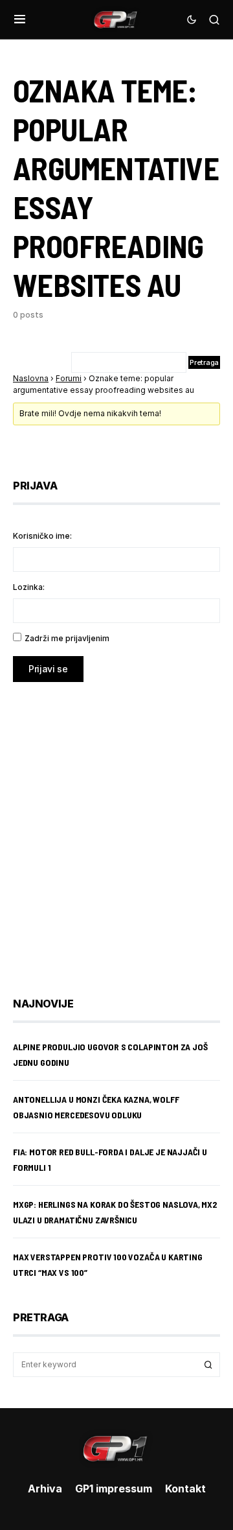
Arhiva (45, 1488)
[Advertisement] (116, 830)
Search (208, 1364)
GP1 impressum (113, 1488)
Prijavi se (48, 668)
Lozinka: (29, 587)
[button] (20, 19)
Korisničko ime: (42, 536)
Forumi (69, 378)
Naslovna (31, 378)
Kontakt (185, 1488)
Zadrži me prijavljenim (67, 638)
